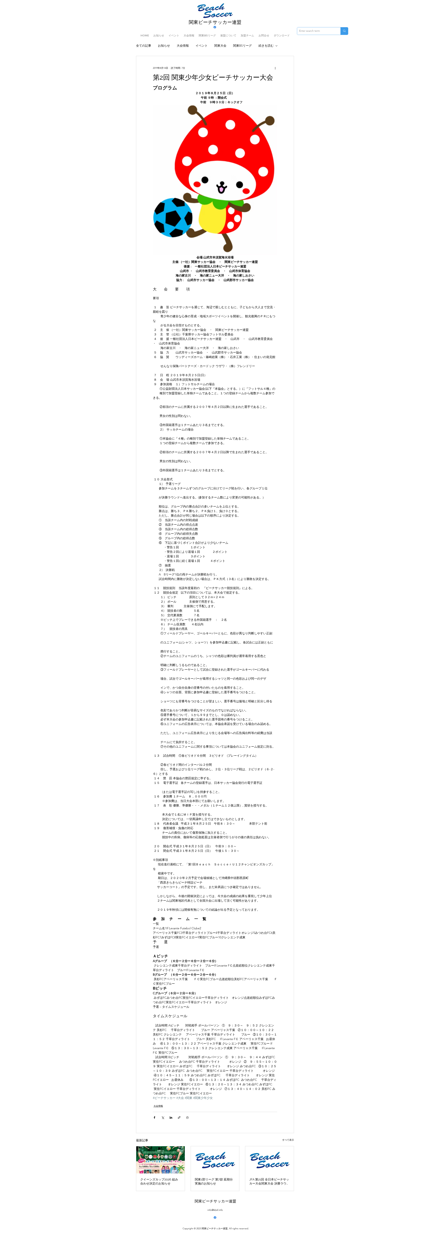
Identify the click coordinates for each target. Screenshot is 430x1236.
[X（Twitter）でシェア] (162, 1117)
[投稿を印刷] (187, 1117)
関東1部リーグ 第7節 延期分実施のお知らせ (214, 1181)
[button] (207, 34)
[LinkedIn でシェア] (171, 1117)
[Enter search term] (344, 31)
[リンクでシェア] (179, 1117)
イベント (202, 45)
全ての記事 (143, 45)
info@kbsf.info (215, 1210)
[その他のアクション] (275, 68)
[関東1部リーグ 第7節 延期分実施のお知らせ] (215, 1159)
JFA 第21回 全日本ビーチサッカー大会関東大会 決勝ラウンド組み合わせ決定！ (269, 1181)
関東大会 (220, 45)
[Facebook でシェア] (154, 1117)
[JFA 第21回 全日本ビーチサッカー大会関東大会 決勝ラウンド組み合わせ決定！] (269, 1159)
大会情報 (183, 45)
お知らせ (164, 45)
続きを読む (266, 45)
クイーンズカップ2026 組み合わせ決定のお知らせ (159, 1181)
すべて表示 (288, 1139)
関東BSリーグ (242, 45)
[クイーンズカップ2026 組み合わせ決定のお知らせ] (160, 1159)
